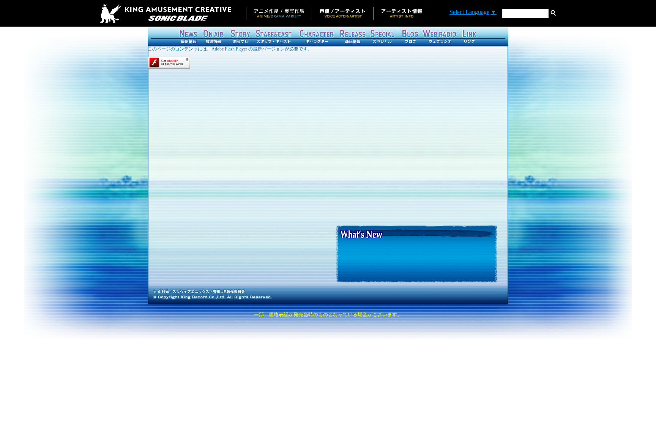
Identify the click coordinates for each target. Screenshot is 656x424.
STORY (240, 36)
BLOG (408, 36)
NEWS (188, 36)
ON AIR (213, 36)
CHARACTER (316, 36)
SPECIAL (382, 36)
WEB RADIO (439, 36)
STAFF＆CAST (274, 36)
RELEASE (352, 36)
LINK (468, 36)
